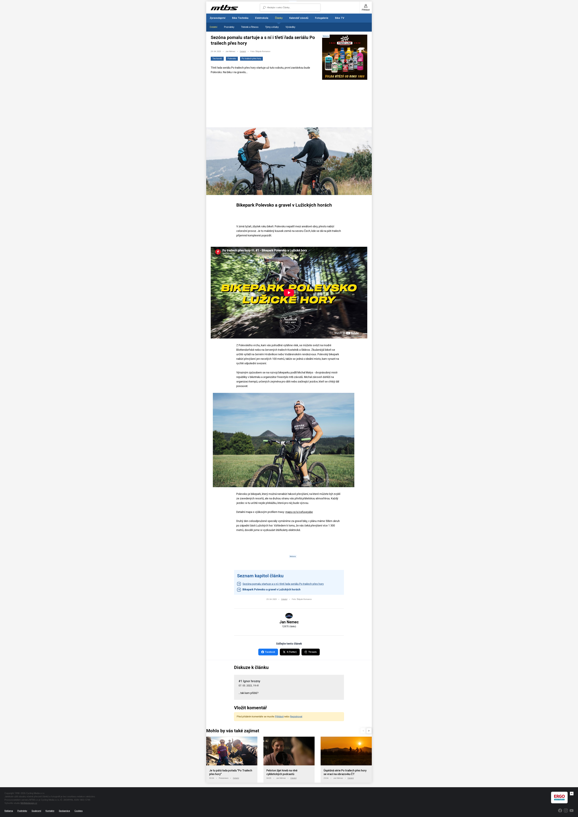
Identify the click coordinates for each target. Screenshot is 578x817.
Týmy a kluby (272, 27)
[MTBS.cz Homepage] (224, 7)
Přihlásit (279, 716)
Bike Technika (240, 17)
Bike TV (339, 17)
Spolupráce (64, 810)
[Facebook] (560, 810)
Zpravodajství (217, 17)
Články (279, 17)
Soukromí (36, 810)
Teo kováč (217, 58)
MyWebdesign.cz (29, 803)
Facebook (270, 652)
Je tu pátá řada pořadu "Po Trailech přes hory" (230, 772)
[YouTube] (571, 810)
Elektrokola (261, 17)
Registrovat (296, 716)
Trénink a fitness (249, 27)
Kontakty (50, 810)
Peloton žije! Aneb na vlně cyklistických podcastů (281, 772)
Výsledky (290, 27)
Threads (312, 652)
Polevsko (232, 58)
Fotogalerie (321, 17)
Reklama (9, 810)
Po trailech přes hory (251, 58)
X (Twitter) (292, 652)
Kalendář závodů (298, 17)
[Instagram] (566, 810)
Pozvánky (229, 27)
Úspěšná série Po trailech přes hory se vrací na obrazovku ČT (345, 772)
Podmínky (22, 810)
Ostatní (213, 27)
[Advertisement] (289, 104)
